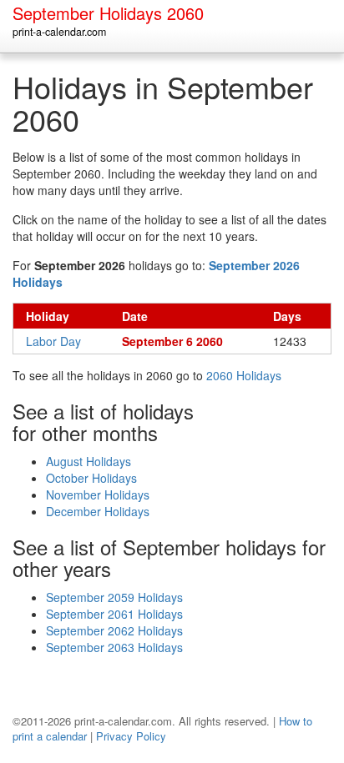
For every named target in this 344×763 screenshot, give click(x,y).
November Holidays (97, 494)
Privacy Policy (131, 736)
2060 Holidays (243, 375)
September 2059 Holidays (114, 597)
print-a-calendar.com (59, 31)
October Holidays (91, 477)
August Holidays (88, 461)
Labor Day (53, 341)
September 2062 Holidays (114, 630)
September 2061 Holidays (114, 613)
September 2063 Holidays (114, 647)
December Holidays (97, 511)
